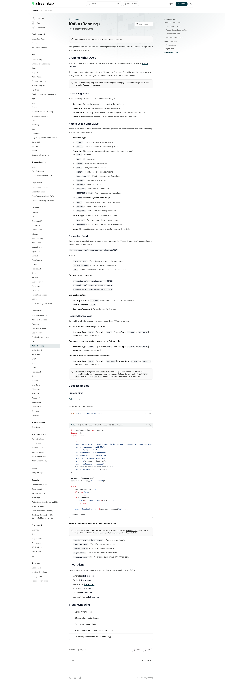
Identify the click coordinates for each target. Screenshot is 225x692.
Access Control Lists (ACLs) (176, 30)
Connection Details (173, 34)
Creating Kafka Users (173, 22)
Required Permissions (174, 37)
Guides (35, 10)
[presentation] (111, 472)
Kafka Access (83, 85)
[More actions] (151, 24)
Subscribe (41, 28)
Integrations (169, 49)
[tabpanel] (111, 412)
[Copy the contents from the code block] (146, 413)
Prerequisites (171, 45)
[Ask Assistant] (149, 413)
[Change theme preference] (191, 4)
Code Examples (170, 41)
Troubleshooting (171, 52)
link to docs (88, 576)
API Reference (46, 10)
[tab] (72, 399)
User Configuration (173, 26)
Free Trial (40, 18)
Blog (38, 23)
